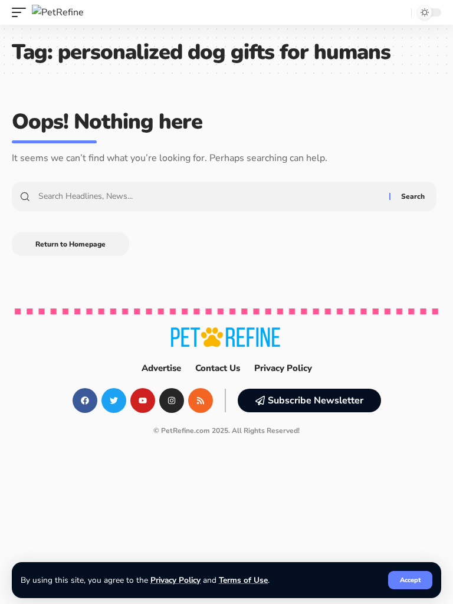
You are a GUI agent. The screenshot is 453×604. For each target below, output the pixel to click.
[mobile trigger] (22, 12)
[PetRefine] (58, 12)
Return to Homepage (70, 244)
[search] (399, 12)
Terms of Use (243, 580)
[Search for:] (209, 196)
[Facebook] (85, 400)
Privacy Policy (175, 580)
